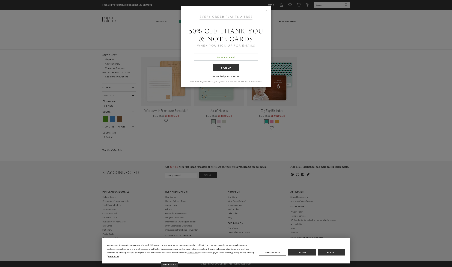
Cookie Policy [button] (193, 252)
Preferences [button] (113, 256)
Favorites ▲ (169, 264)
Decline (302, 252)
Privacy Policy (255, 81)
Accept (331, 252)
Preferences (272, 252)
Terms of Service (236, 81)
